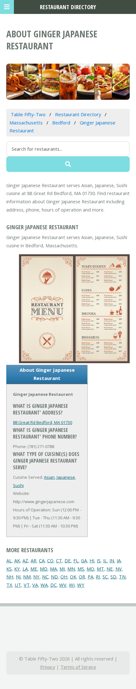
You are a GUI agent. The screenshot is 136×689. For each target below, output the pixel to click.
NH (9, 576)
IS (99, 560)
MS (80, 569)
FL (75, 560)
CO (50, 560)
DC (53, 585)
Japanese (66, 477)
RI (98, 576)
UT (18, 585)
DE (68, 560)
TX (9, 585)
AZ (25, 560)
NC (45, 576)
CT (59, 560)
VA (35, 585)
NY (36, 576)
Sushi (18, 485)
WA (44, 585)
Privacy (47, 667)
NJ (18, 576)
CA (42, 560)
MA (53, 569)
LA (25, 569)
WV (62, 585)
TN (122, 576)
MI (62, 569)
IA (119, 560)
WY (80, 585)
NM (27, 576)
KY (17, 569)
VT (27, 585)
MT (100, 569)
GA (84, 560)
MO (90, 569)
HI (92, 560)
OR (82, 576)
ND (54, 576)
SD (113, 576)
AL (9, 560)
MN (71, 569)
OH (63, 576)
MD (43, 569)
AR (33, 560)
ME (33, 569)
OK (73, 576)
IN (111, 560)
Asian (49, 477)
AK (17, 560)
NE (110, 569)
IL (105, 560)
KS (9, 569)
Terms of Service (78, 667)
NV (118, 569)
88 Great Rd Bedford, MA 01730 (42, 422)
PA (90, 576)
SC (105, 576)
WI (72, 585)
